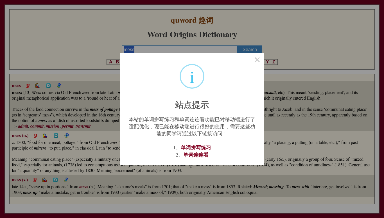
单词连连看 (196, 154)
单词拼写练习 (196, 147)
